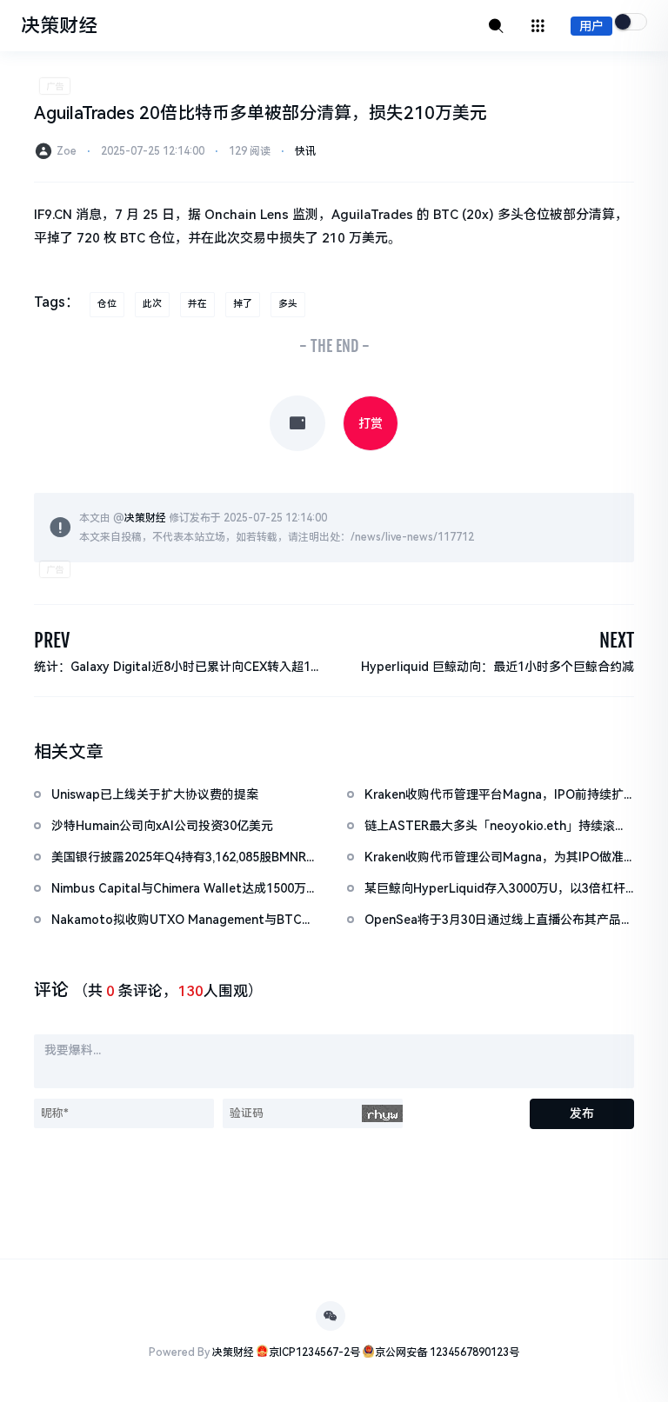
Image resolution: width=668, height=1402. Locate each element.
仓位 (107, 303)
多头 (287, 303)
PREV (52, 640)
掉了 (242, 303)
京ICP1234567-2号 (314, 1352)
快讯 (305, 151)
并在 (197, 303)
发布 (582, 1113)
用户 (591, 26)
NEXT (616, 640)
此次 (152, 303)
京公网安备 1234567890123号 (447, 1352)
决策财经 (145, 518)
